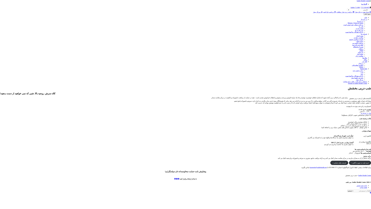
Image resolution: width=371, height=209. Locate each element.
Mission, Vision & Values (355, 23)
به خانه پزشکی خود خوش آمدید (353, 25)
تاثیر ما (361, 26)
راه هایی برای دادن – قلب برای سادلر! (355, 81)
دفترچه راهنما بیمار (357, 78)
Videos (361, 67)
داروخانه (360, 52)
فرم (362, 72)
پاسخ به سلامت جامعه (356, 39)
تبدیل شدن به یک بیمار (362, 12)
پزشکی (361, 49)
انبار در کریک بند (366, 113)
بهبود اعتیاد (359, 36)
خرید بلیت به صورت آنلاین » (360, 163)
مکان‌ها (363, 4)
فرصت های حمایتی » (339, 163)
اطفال (361, 50)
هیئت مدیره (359, 28)
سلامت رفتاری (358, 38)
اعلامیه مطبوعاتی (357, 65)
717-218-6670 (365, 7)
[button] (359, 9)
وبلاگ (365, 60)
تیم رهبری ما (359, 30)
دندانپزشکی (359, 41)
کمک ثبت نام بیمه (357, 45)
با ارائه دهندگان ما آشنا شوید (354, 32)
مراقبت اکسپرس (357, 43)
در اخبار (360, 63)
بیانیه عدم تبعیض (362, 185)
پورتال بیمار (317, 12)
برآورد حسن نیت (358, 70)
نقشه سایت (363, 187)
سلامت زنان (359, 56)
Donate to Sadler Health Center (357, 83)
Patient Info (363, 69)
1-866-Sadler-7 (355, 7)
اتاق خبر (364, 61)
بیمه (362, 74)
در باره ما (364, 19)
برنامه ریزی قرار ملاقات (344, 12)
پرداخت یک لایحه (328, 12)
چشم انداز (360, 54)
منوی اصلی (367, 14)
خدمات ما (364, 34)
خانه (365, 17)
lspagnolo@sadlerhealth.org (318, 167)
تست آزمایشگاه (358, 47)
